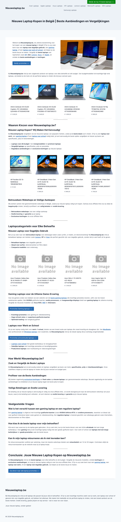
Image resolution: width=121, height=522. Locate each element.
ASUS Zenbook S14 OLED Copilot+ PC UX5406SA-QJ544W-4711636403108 (20, 109)
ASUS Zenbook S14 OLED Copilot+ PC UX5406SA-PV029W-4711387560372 (46, 109)
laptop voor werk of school (33, 50)
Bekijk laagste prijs (18, 192)
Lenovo (34, 55)
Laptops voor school (18, 344)
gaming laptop (21, 136)
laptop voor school (39, 136)
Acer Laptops (34, 6)
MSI (43, 303)
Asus (40, 55)
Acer (48, 237)
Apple (47, 55)
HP (26, 55)
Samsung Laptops (70, 10)
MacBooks (107, 329)
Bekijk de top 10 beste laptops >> (101, 2)
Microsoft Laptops (94, 6)
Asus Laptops (57, 6)
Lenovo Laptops (80, 6)
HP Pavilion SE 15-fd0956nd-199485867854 (17, 182)
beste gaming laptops (59, 298)
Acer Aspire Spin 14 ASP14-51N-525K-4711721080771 (98, 280)
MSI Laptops (106, 6)
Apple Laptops (45, 6)
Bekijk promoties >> (21, 63)
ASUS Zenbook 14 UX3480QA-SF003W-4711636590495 (72, 109)
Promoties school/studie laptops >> (23, 338)
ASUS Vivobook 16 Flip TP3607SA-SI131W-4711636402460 (99, 109)
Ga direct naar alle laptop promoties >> (24, 471)
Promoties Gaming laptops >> (21, 309)
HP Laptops (68, 6)
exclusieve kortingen (32, 379)
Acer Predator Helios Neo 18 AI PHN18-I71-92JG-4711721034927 (46, 280)
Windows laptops (30, 332)
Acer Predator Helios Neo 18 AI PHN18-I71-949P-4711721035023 (20, 280)
